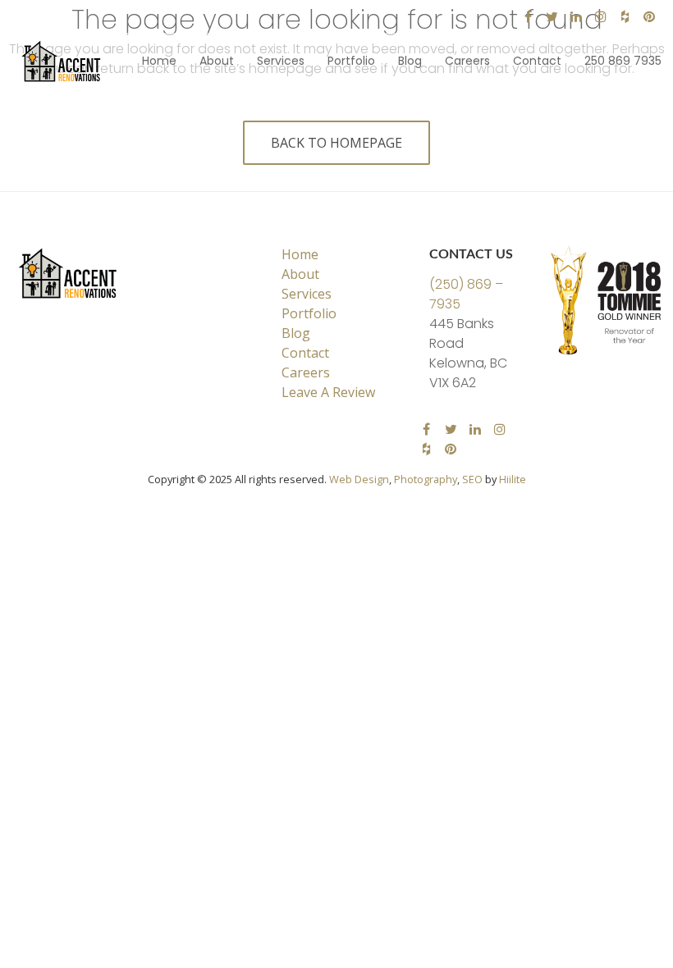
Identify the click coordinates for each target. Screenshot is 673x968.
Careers (467, 61)
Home (159, 61)
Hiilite (512, 479)
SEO (472, 479)
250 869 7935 (623, 61)
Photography (425, 479)
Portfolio (351, 61)
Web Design (359, 479)
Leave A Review (328, 392)
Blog (410, 61)
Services (280, 61)
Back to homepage (336, 143)
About (216, 61)
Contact (537, 61)
